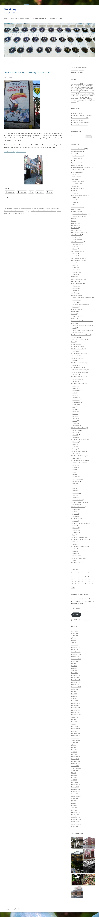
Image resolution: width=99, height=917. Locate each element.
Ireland (75, 200)
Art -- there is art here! (24, 208)
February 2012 (75, 784)
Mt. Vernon (76, 504)
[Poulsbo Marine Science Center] (89, 867)
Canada (73, 179)
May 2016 (74, 668)
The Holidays (75, 337)
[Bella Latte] (77, 892)
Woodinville (76, 425)
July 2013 (73, 745)
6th (72, 84)
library (87, 90)
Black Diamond (77, 391)
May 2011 (74, 805)
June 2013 (74, 747)
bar (32, 211)
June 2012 (74, 775)
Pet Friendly (74, 281)
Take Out (75, 307)
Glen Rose (76, 270)
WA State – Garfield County (79, 363)
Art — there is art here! (78, 149)
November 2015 (76, 682)
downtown (81, 87)
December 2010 (75, 817)
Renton (75, 416)
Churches (75, 286)
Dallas (74, 265)
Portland (75, 253)
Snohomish (76, 516)
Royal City (74, 311)
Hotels (73, 218)
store (76, 98)
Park (77, 94)
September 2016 (76, 659)
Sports (73, 318)
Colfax (74, 549)
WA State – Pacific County (78, 456)
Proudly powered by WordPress (12, 909)
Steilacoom (76, 493)
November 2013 (76, 736)
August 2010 (74, 826)
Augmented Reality (76, 151)
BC (72, 160)
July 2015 (73, 691)
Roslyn (74, 444)
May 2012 (74, 777)
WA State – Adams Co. (77, 349)
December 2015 (75, 680)
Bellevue (75, 388)
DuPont (75, 465)
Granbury (74, 89)
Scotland (75, 202)
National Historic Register (80, 214)
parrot (6, 213)
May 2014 (74, 722)
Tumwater (75, 532)
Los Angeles (76, 237)
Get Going (10, 9)
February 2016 (75, 675)
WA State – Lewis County (78, 451)
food (91, 87)
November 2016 (76, 654)
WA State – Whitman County (79, 546)
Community (74, 87)
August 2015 (74, 689)
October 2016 (75, 656)
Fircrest (75, 474)
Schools (73, 314)
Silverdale (75, 435)
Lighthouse (74, 223)
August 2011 (74, 798)
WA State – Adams (76, 346)
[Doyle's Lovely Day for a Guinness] (22, 128)
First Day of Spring (76, 113)
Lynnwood (76, 514)
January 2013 (75, 759)
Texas (90, 98)
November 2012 (76, 763)
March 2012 (74, 782)
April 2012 (74, 780)
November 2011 (76, 791)
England (75, 198)
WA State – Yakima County (79, 558)
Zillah (74, 560)
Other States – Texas (77, 260)
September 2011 (76, 796)
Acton (74, 263)
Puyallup (85, 94)
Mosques (75, 288)
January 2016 (75, 677)
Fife (74, 472)
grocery (79, 89)
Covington (75, 397)
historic (59, 211)
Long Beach (76, 458)
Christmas (80, 86)
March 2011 (74, 810)
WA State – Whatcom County (79, 539)
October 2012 (75, 766)
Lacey (74, 525)
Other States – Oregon (77, 258)
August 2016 (74, 661)
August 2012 (74, 770)
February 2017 (75, 647)
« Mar (73, 588)
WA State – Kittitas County (78, 439)
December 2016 (75, 652)
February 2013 (75, 756)
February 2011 (75, 812)
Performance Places (77, 279)
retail (77, 95)
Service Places (75, 316)
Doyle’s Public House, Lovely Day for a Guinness (28, 72)
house (76, 90)
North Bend (76, 411)
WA (77, 101)
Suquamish (76, 437)
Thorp (74, 446)
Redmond (75, 414)
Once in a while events (78, 232)
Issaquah (75, 404)
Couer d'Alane (77, 244)
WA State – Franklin (77, 358)
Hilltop (84, 89)
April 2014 (74, 724)
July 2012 (73, 773)
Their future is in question (78, 339)
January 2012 (75, 787)
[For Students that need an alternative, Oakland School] (89, 843)
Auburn (75, 386)
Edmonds (75, 509)
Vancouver (76, 177)
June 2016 (74, 666)
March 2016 (74, 673)
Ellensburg (76, 442)
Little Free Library (77, 170)
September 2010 (76, 824)
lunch (91, 90)
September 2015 (76, 687)
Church (85, 86)
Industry (73, 221)
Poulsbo (75, 432)
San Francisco (77, 239)
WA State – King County (78, 384)
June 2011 (74, 803)
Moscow (75, 249)
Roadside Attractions (77, 309)
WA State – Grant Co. (77, 367)
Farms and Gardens (77, 207)
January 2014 (75, 731)
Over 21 (34, 208)
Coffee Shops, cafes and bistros (82, 297)
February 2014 (75, 729)
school (81, 96)
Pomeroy (75, 365)
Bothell (75, 393)
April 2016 (74, 670)
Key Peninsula (77, 479)
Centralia (75, 453)
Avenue (88, 84)
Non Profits (74, 228)
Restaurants (40, 208)
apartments (77, 84)
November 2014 (76, 710)
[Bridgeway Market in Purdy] (77, 855)
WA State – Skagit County (78, 502)
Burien (74, 395)
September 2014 (76, 715)
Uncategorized (75, 344)
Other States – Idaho (77, 242)
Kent (74, 407)
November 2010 (76, 819)
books (73, 86)
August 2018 (74, 633)
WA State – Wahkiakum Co (79, 537)
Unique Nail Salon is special (79, 125)
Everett (75, 511)
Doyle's (35, 211)
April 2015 (74, 698)
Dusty (74, 551)
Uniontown (76, 556)
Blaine (74, 542)
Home (5, 18)
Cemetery (74, 186)
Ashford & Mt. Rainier (79, 463)
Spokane (75, 521)
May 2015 (74, 696)
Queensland (76, 158)
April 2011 (74, 808)
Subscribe (76, 614)
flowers (87, 87)
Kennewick (76, 356)
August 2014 (74, 717)
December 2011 (75, 789)
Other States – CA (76, 235)
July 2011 (73, 801)
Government (75, 209)
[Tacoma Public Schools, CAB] (89, 855)
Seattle (91, 96)
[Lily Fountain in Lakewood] (77, 843)
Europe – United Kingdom (78, 195)
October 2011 (75, 794)
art (81, 83)
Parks (73, 277)
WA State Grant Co (76, 563)
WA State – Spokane (77, 518)
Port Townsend (77, 379)
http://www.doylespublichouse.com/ (15, 152)
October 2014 (75, 712)
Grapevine (76, 274)
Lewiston (75, 246)
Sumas (75, 544)
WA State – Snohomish (78, 507)
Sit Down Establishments (52, 208)
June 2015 (74, 694)
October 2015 (75, 684)
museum (82, 92)
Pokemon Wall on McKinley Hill (80, 122)
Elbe (74, 470)
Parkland (75, 484)
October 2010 (75, 822)
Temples (75, 291)
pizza (81, 94)
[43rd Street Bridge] (77, 867)
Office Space (75, 230)
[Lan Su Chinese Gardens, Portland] (77, 880)
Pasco (74, 360)
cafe (76, 86)
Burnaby (75, 174)
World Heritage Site (78, 216)
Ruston (75, 488)
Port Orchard (76, 430)
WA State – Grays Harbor (78, 372)
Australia (74, 153)
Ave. (84, 84)
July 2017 (73, 638)
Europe (73, 191)
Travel (73, 342)
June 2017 (74, 640)
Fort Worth (76, 267)
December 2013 (75, 733)
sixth (72, 98)
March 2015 (74, 701)
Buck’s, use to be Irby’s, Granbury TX (82, 115)
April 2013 (74, 752)
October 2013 (75, 738)
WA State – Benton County (79, 353)
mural (77, 92)
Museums (74, 225)
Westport (75, 374)
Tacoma (6, 211)
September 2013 (76, 740)
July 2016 (73, 663)
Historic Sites (75, 211)
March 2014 (74, 726)
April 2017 (74, 642)
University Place (90, 100)
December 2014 (75, 708)
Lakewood (82, 90)
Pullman (75, 553)
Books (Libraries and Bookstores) (81, 167)
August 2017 (74, 636)
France (74, 193)
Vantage (75, 449)
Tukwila (75, 423)
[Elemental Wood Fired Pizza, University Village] (89, 880)
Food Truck (76, 300)
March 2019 (74, 631)
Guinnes (53, 211)
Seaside (75, 256)
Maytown (75, 528)
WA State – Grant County (80, 370)
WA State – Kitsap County (78, 428)
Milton (74, 409)
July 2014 (73, 719)
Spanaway (76, 490)
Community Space (76, 188)
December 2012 (75, 761)
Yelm (74, 535)
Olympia (87, 92)
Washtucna (76, 351)
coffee (89, 85)
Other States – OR (76, 251)
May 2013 (74, 749)
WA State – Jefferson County (79, 377)
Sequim (75, 381)
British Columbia (76, 172)
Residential (74, 293)
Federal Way (76, 402)
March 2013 (74, 754)
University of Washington (77, 100)
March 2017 (74, 645)
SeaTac (75, 418)
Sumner (75, 495)
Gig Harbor (76, 477)
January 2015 (75, 705)
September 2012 (76, 768)
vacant (73, 102)
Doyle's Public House (44, 211)
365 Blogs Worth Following (20, 18)
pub (9, 213)
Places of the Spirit (76, 284)
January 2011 (75, 815)
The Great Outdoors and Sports (80, 335)
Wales (74, 204)
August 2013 (74, 742)
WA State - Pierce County (16, 211)
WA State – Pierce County (78, 460)
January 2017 (75, 649)
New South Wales (78, 156)
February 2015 (75, 703)
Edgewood (76, 467)
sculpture (85, 96)
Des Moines (76, 400)
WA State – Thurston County (79, 523)
